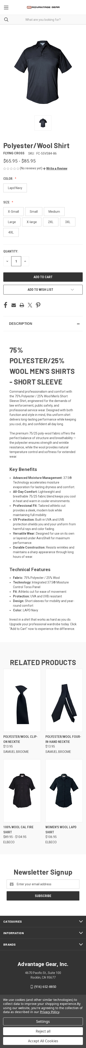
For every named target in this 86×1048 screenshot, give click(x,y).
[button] (55, 168)
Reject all (43, 1031)
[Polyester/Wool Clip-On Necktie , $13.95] (22, 700)
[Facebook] (5, 305)
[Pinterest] (38, 305)
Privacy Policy (49, 1012)
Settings (43, 1021)
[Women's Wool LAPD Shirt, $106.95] (64, 790)
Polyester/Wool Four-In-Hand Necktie (63, 739)
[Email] (13, 305)
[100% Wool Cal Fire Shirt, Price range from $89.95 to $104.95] (22, 790)
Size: (7, 202)
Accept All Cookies (43, 1040)
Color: (8, 178)
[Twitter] (30, 305)
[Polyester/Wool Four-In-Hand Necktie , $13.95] (64, 700)
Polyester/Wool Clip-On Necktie (20, 739)
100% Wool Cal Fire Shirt (18, 829)
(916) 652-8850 (45, 987)
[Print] (22, 305)
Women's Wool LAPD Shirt (61, 829)
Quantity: (10, 251)
